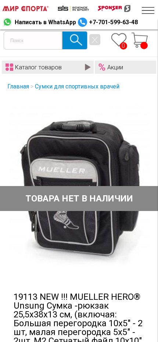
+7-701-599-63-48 (113, 22)
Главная (18, 86)
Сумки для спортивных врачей (77, 86)
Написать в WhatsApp (45, 22)
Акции (115, 67)
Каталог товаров (38, 67)
